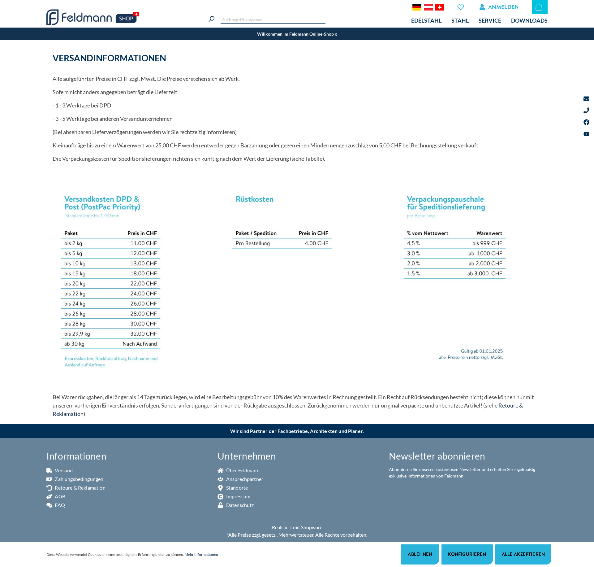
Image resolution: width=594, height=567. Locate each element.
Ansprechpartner (244, 479)
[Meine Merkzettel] (461, 7)
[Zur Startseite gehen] (92, 17)
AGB (59, 496)
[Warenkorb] (540, 7)
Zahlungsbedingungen (78, 479)
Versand (63, 470)
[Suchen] (211, 18)
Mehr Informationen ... (203, 554)
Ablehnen (420, 554)
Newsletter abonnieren (437, 455)
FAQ (59, 505)
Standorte (236, 488)
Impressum (237, 496)
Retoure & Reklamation (79, 488)
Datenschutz (239, 505)
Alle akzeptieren (523, 554)
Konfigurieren (467, 554)
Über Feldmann (242, 470)
